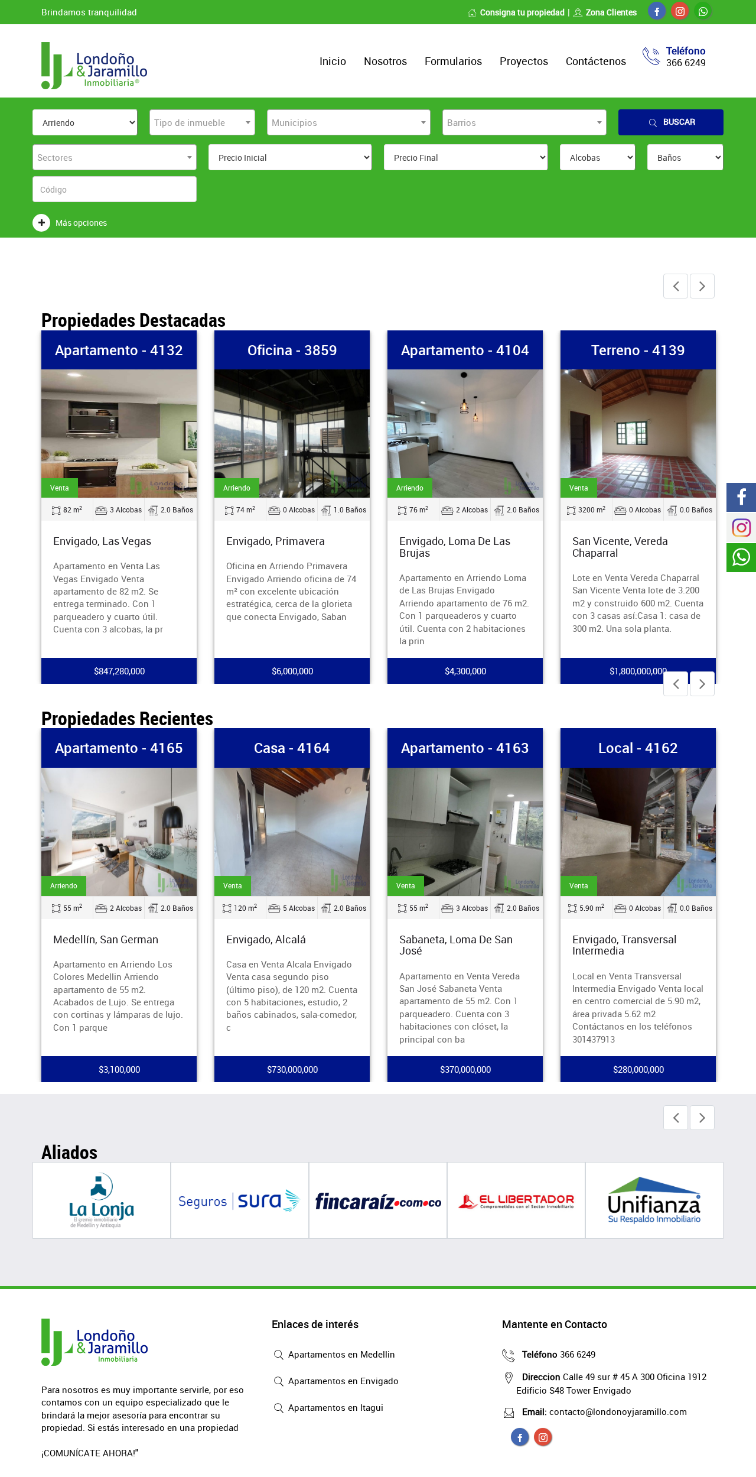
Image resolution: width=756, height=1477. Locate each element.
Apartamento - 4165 (119, 747)
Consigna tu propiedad (522, 12)
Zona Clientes (611, 12)
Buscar (679, 121)
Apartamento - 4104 (465, 349)
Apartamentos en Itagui (334, 1407)
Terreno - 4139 (638, 349)
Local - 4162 (638, 747)
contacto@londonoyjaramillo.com (604, 1411)
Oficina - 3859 (292, 349)
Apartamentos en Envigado (342, 1381)
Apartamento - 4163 (465, 747)
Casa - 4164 (292, 747)
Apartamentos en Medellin (340, 1354)
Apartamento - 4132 (119, 349)
